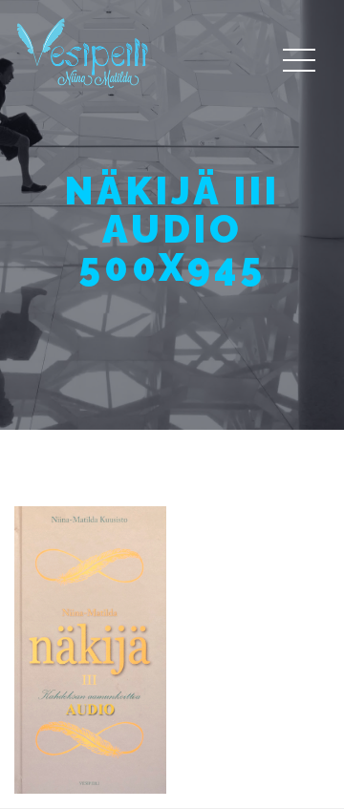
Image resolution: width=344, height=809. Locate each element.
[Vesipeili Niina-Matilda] (86, 52)
